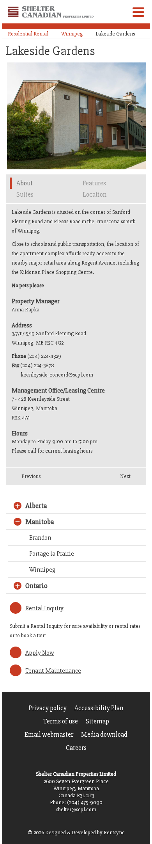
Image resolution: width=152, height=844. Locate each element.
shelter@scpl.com (76, 809)
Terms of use (60, 721)
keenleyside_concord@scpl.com (57, 374)
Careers (76, 748)
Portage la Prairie (51, 554)
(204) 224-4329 (44, 356)
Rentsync (114, 832)
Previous (31, 476)
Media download (104, 734)
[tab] (68, 156)
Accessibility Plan (99, 708)
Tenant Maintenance (53, 671)
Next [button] (138, 112)
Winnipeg (72, 33)
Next (125, 476)
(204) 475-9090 (85, 802)
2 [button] (76, 156)
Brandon (40, 538)
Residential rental (28, 33)
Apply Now (39, 653)
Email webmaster (49, 734)
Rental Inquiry (44, 608)
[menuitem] (47, 708)
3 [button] (84, 156)
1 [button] (68, 156)
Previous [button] (13, 118)
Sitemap (97, 721)
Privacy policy (47, 708)
